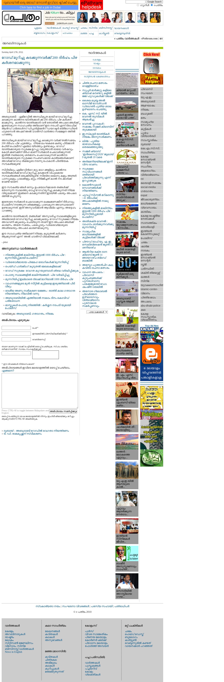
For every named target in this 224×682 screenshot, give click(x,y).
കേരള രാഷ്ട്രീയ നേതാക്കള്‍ (150, 217)
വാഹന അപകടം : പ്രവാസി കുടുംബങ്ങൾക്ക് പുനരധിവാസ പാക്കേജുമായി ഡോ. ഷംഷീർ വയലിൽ (94, 279)
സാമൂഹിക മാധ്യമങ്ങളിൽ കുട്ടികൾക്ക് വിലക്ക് (93, 234)
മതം (143, 117)
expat (144, 195)
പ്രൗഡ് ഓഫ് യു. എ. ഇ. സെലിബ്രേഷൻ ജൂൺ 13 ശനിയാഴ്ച (97, 244)
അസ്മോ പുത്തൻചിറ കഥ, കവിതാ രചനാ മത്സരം (97, 266)
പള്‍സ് (89, 631)
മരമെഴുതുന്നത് (54, 671)
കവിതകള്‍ (51, 634)
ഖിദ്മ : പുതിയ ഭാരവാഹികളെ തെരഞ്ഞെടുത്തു (92, 144)
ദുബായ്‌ (145, 144)
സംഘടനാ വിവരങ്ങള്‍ (76, 606)
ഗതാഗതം (38, 313)
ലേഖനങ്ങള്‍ (52, 631)
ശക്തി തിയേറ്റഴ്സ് (150, 272)
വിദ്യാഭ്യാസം (150, 174)
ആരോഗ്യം (148, 170)
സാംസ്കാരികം (149, 140)
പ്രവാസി (146, 89)
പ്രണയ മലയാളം (96, 637)
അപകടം (146, 301)
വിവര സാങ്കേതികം (96, 634)
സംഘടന (147, 93)
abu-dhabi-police (150, 305)
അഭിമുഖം (51, 662)
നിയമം (49, 313)
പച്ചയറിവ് (91, 668)
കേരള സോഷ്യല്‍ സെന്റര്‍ (148, 159)
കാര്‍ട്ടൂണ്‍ (130, 640)
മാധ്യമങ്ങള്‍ (149, 203)
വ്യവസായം (148, 207)
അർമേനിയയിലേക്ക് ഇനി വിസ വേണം (97, 163)
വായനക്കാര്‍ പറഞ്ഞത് (138, 646)
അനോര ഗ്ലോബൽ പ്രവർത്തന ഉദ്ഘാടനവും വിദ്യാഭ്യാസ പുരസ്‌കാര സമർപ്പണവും (94, 298)
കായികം (146, 211)
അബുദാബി (23, 313)
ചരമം (144, 242)
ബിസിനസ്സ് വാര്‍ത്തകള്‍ (19, 649)
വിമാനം (145, 293)
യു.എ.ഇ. (146, 97)
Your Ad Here (151, 326)
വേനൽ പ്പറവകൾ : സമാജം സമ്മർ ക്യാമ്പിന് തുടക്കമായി (98, 126)
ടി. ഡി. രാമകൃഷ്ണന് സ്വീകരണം (23, 433)
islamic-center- (149, 289)
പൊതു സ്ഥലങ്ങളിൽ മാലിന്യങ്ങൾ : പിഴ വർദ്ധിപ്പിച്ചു (37, 275)
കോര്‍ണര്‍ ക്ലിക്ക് (95, 640)
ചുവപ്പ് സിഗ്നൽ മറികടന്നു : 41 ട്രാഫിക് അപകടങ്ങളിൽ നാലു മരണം (98, 199)
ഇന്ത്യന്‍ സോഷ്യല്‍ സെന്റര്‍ (148, 257)
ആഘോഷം (148, 105)
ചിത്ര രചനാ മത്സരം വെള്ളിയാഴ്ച (94, 84)
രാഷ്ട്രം (9, 637)
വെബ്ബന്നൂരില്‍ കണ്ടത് (138, 643)
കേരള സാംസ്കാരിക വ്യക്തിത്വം (149, 316)
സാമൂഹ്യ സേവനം (147, 123)
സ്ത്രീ (143, 264)
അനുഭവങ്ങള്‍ (53, 640)
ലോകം (9, 640)
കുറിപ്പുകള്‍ (52, 668)
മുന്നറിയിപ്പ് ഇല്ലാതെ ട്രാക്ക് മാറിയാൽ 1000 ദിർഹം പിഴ (39, 279)
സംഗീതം (146, 166)
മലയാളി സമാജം (151, 183)
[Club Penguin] (151, 341)
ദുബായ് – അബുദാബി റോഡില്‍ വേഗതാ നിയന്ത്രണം (36, 430)
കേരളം (9, 631)
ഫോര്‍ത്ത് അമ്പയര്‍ (97, 646)
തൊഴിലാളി (147, 227)
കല (143, 309)
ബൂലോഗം (131, 637)
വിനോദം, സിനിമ (15, 646)
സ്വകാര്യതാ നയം (48, 606)
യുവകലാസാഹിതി (152, 285)
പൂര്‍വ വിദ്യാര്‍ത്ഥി (148, 134)
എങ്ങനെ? (8, 370)
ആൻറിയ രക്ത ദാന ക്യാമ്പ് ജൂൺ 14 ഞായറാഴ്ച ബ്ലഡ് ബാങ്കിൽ (94, 256)
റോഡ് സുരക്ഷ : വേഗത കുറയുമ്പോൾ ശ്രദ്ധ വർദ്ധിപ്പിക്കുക (42, 270)
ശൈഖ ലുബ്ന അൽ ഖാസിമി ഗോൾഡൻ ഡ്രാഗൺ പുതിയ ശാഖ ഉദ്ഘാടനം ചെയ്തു (96, 105)
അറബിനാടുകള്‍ (15, 634)
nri (142, 178)
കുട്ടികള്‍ (146, 129)
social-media (148, 187)
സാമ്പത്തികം (149, 222)
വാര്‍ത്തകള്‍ (92, 662)
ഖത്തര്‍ (145, 276)
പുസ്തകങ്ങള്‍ (92, 665)
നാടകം (145, 250)
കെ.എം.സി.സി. (150, 148)
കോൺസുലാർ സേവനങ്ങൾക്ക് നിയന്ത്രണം (91, 187)
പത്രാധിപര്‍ (121, 606)
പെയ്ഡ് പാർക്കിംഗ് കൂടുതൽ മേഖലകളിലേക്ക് (33, 266)
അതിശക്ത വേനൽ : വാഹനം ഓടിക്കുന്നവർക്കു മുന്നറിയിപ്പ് (98, 224)
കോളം (89, 671)
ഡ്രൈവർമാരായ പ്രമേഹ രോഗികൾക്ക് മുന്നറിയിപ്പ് (36, 262)
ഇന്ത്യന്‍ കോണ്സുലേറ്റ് (150, 232)
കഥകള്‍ (50, 637)
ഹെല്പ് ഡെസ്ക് (134, 634)
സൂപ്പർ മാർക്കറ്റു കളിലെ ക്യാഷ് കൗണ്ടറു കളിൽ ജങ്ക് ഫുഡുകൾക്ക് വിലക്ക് (97, 93)
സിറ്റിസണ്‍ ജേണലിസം (19, 643)
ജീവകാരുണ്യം (150, 199)
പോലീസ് (146, 238)
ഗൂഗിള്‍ (144, 5)
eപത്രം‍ (158, 5)
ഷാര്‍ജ (145, 246)
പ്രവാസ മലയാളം (96, 643)
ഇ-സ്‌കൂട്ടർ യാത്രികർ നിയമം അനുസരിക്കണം (97, 135)
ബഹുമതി (146, 113)
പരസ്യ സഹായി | (102, 606)
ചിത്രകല (51, 659)
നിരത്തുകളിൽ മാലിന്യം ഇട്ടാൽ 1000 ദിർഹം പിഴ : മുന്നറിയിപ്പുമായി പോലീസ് (35, 256)
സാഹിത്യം (148, 152)
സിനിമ (145, 281)
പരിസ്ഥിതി (147, 268)
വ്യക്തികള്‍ (92, 674)
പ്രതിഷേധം (148, 297)
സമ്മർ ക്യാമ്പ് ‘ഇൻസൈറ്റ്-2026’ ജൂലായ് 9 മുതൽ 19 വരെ (97, 154)
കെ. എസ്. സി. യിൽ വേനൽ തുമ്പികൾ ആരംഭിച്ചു (94, 116)
